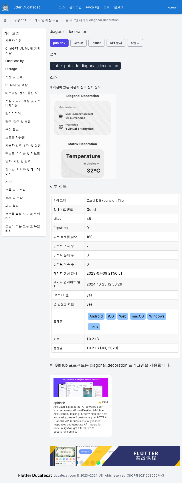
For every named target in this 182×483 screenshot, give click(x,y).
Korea (172, 7)
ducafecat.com (65, 475)
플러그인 (75, 7)
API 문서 (116, 43)
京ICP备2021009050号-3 (145, 475)
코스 (62, 7)
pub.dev (59, 43)
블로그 (118, 7)
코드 (106, 7)
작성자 (135, 43)
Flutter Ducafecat (35, 475)
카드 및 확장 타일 (46, 20)
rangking (92, 7)
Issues (96, 43)
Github (78, 43)
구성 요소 (20, 20)
